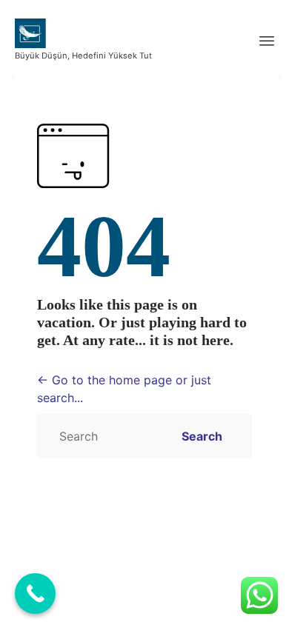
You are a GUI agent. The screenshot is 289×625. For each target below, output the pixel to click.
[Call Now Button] (35, 593)
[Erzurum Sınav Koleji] (83, 33)
